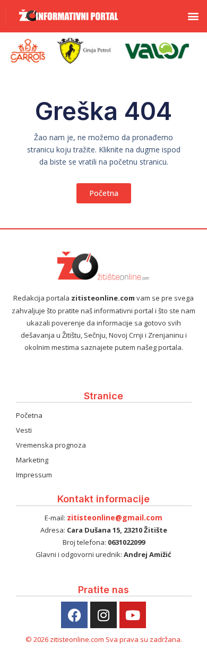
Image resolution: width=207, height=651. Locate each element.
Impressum (34, 474)
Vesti (24, 430)
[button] (193, 16)
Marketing (32, 460)
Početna (29, 415)
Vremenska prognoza (51, 445)
